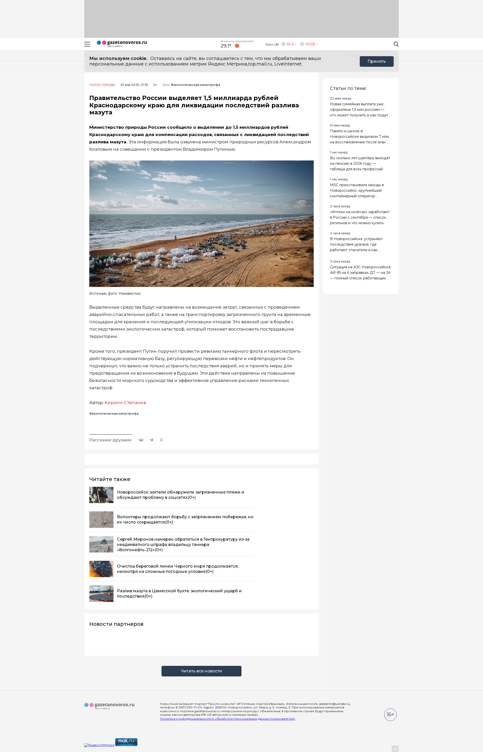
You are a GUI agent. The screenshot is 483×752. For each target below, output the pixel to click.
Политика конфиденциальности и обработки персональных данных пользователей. (227, 719)
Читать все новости (201, 671)
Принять (377, 61)
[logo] (109, 706)
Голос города (102, 85)
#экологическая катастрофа (195, 85)
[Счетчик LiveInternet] (149, 745)
